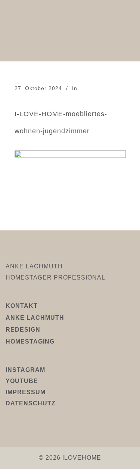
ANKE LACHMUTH (35, 318)
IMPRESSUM (26, 392)
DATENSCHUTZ (31, 403)
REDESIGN (23, 329)
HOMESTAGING (30, 341)
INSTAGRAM (25, 370)
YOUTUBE (22, 381)
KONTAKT (22, 306)
